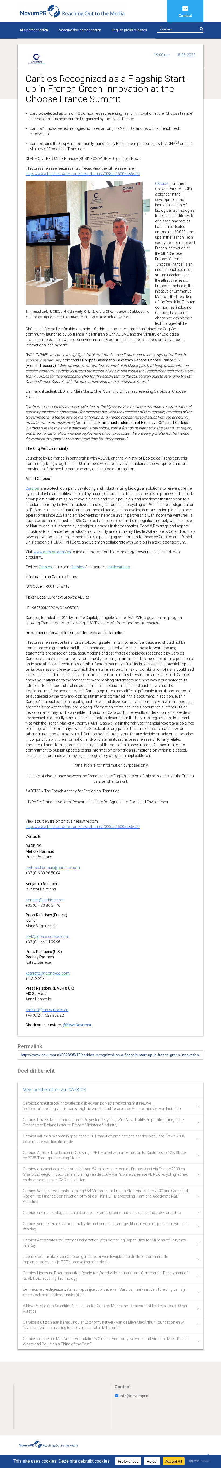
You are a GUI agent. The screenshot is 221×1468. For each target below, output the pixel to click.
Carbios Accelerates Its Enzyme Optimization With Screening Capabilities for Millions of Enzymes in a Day (104, 1243)
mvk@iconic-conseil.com (47, 936)
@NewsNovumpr (77, 1025)
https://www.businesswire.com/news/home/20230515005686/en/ (83, 174)
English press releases (129, 30)
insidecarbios (118, 567)
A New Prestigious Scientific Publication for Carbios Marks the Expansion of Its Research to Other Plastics (105, 1308)
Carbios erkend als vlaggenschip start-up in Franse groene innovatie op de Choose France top (102, 1212)
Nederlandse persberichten (80, 30)
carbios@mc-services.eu (47, 1010)
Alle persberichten (34, 30)
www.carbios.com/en (52, 552)
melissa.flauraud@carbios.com (53, 867)
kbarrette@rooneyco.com (48, 973)
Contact (185, 15)
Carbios (161, 183)
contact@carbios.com (45, 900)
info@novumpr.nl (134, 1396)
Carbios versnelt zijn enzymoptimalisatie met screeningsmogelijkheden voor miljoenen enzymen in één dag (105, 1226)
